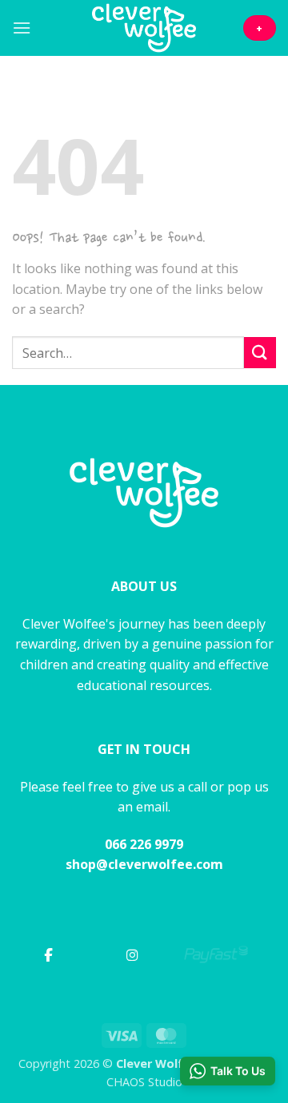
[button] (21, 27)
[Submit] (260, 352)
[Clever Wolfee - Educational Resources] (144, 28)
